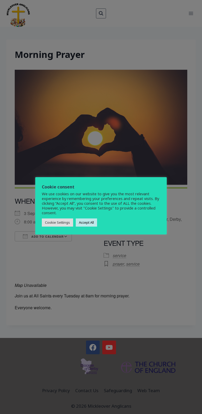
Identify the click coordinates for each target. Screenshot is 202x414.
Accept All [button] (86, 222)
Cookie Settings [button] (57, 222)
